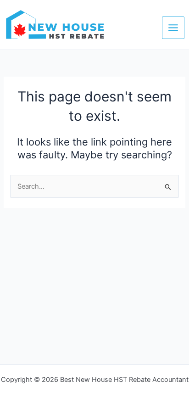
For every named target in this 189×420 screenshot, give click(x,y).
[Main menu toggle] (173, 28)
